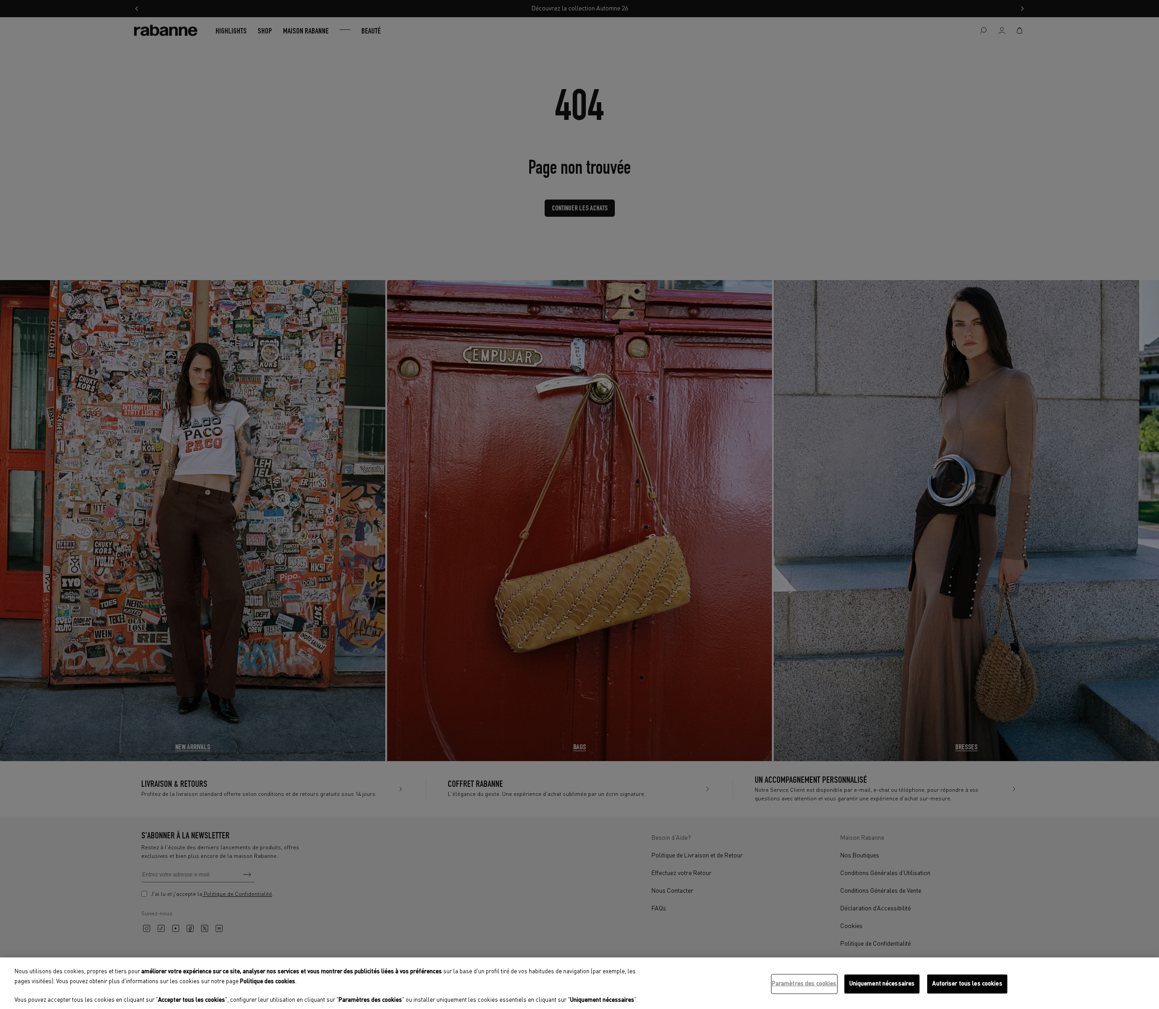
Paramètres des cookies (804, 984)
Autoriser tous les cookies (967, 984)
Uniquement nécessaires (882, 984)
